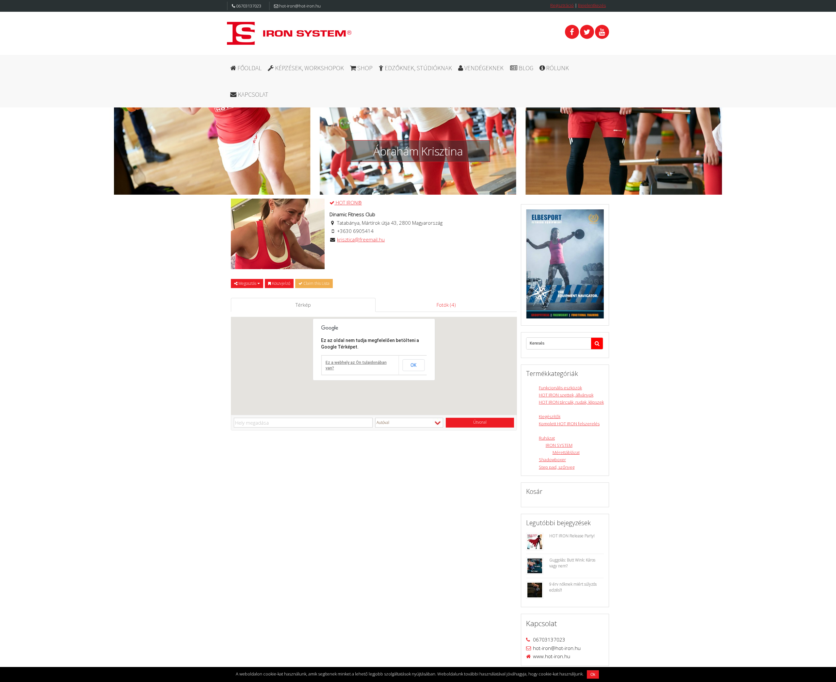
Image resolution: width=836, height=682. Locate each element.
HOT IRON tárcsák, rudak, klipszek (571, 402)
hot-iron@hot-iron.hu (299, 6)
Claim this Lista (316, 283)
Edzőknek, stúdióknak (417, 68)
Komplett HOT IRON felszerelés (569, 424)
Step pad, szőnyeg (556, 467)
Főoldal (249, 68)
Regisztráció (562, 5)
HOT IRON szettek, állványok (566, 395)
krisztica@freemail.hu (361, 239)
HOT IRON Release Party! (572, 536)
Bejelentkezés (592, 5)
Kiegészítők (549, 416)
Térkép (303, 304)
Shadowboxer (552, 460)
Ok (592, 674)
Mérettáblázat (566, 452)
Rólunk (557, 68)
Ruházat (547, 438)
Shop (364, 68)
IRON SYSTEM (559, 445)
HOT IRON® (348, 202)
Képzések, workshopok (309, 68)
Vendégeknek (483, 68)
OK (413, 365)
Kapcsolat (252, 94)
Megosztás (247, 283)
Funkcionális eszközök (560, 388)
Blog (525, 68)
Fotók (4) (446, 304)
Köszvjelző (280, 283)
